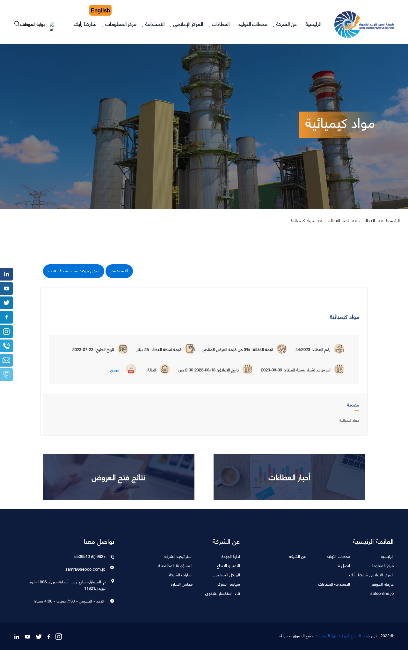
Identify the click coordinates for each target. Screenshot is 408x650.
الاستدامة (154, 23)
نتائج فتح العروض (118, 477)
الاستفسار (119, 270)
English (100, 10)
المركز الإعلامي (188, 23)
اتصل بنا (343, 565)
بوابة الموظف (33, 25)
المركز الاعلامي (381, 574)
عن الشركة (286, 23)
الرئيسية (313, 23)
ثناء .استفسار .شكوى (222, 593)
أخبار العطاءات (289, 477)
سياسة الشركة (228, 584)
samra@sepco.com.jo (85, 569)
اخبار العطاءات (337, 220)
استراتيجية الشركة (178, 556)
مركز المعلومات (121, 23)
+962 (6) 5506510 (90, 556)
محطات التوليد (252, 23)
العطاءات (220, 23)
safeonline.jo (382, 593)
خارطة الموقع (383, 584)
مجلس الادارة (182, 584)
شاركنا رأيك (85, 23)
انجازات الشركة (181, 574)
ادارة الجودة (231, 556)
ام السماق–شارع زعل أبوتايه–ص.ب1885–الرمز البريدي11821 (67, 584)
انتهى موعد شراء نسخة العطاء (73, 270)
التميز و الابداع (228, 565)
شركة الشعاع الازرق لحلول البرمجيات (342, 636)
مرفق (114, 370)
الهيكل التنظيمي (227, 574)
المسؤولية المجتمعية (175, 565)
